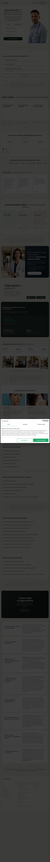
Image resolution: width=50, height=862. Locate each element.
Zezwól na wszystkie (40, 440)
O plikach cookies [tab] (41, 424)
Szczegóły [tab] (25, 424)
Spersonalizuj (24, 440)
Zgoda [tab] (8, 424)
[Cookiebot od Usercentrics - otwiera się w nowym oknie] (43, 421)
